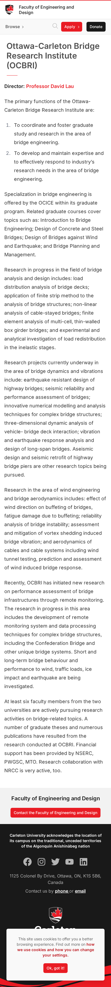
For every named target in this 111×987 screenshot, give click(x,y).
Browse (12, 26)
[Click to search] (55, 27)
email (80, 891)
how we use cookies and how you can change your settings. (56, 949)
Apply (69, 26)
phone (62, 891)
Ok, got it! (55, 968)
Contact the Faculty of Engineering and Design (55, 812)
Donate (96, 26)
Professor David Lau (50, 86)
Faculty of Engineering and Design (46, 9)
